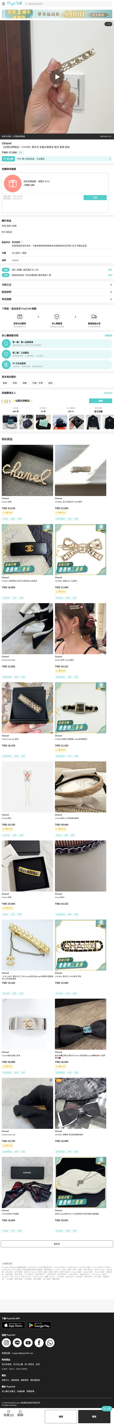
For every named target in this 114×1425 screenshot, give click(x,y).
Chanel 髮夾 (88, 1272)
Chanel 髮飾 (99, 1272)
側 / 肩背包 (29, 1364)
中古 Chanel (38, 1277)
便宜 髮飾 (18, 1279)
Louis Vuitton (21, 1369)
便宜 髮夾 (69, 1277)
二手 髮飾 (9, 1279)
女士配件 (16, 253)
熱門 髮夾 (88, 1277)
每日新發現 (6, 1364)
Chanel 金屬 (76, 1272)
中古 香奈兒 (73, 1274)
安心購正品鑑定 (8, 1391)
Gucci (11, 1369)
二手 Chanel (96, 1274)
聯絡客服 (15, 1380)
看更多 (57, 1244)
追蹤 (101, 401)
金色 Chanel (100, 1270)
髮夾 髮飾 (18, 1274)
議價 (61, 1416)
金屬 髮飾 (9, 1274)
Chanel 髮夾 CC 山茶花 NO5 (65, 1267)
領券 (95, 197)
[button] (15, 410)
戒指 (50, 383)
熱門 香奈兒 (62, 1274)
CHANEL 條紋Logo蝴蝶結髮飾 (14, 1267)
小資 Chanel (14, 1277)
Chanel (15, 260)
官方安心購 (18, 1364)
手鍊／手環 (37, 383)
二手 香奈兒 (28, 1274)
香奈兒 (50, 1270)
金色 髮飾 (18, 1272)
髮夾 (74, 1270)
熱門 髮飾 (37, 1279)
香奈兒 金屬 (42, 1272)
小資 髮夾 (79, 1277)
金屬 (69, 1270)
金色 (64, 1270)
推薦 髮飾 (56, 1279)
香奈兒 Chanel (30, 1272)
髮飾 (24, 253)
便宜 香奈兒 (40, 1274)
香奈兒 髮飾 (64, 1272)
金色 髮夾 (9, 1272)
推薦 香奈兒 (84, 1274)
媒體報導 (30, 1391)
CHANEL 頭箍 (84, 1267)
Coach (4, 1369)
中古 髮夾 (97, 1277)
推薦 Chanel (50, 1277)
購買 (94, 1416)
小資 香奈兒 (51, 1274)
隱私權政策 (35, 1380)
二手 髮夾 (60, 1277)
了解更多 (108, 335)
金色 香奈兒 (88, 1270)
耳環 (15, 383)
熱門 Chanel (26, 1277)
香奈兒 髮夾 (53, 1272)
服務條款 (24, 1380)
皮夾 (38, 1364)
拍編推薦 (21, 1391)
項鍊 (24, 383)
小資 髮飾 (28, 1279)
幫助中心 (6, 1380)
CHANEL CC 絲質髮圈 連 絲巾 (40, 1267)
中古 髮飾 (46, 1279)
